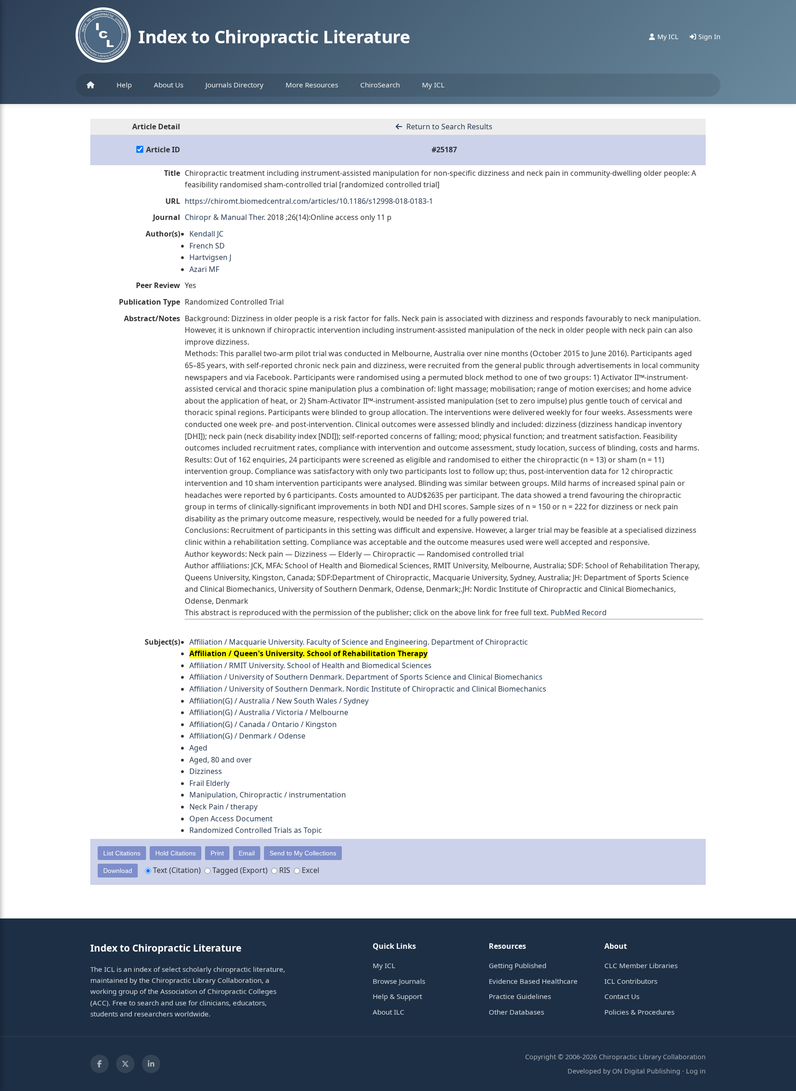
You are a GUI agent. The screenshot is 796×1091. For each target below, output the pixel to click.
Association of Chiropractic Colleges (218, 991)
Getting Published (517, 965)
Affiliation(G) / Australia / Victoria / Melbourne (268, 712)
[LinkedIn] (151, 1064)
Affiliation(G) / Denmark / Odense (247, 736)
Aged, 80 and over (220, 760)
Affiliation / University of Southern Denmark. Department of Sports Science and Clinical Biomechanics (366, 677)
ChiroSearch (380, 84)
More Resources (312, 84)
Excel (309, 870)
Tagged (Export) (239, 870)
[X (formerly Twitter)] (125, 1064)
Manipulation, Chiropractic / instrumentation (267, 795)
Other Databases (516, 1011)
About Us (168, 84)
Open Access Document (231, 819)
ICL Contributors (630, 981)
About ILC (388, 1011)
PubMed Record (578, 612)
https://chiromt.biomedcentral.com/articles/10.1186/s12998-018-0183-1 (309, 201)
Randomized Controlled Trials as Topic (255, 830)
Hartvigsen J (210, 257)
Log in (696, 1071)
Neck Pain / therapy (223, 807)
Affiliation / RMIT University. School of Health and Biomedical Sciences (310, 665)
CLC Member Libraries (641, 965)
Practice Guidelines (520, 996)
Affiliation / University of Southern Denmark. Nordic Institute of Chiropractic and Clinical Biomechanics (367, 689)
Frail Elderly (209, 783)
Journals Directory (234, 84)
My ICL (433, 84)
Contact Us (621, 996)
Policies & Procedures (639, 1011)
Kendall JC (206, 234)
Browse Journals (399, 981)
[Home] (90, 85)
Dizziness (205, 771)
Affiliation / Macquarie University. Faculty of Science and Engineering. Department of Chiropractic (358, 642)
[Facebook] (99, 1064)
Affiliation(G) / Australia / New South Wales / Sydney (279, 701)
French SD (207, 246)
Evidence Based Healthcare (533, 981)
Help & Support (397, 996)
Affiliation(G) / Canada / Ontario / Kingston (263, 724)
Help (124, 84)
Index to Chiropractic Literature (274, 36)
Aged (198, 748)
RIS (283, 870)
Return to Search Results (448, 126)
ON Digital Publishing (646, 1071)
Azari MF (204, 269)
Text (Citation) (176, 870)
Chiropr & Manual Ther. (225, 217)
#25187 (444, 149)
